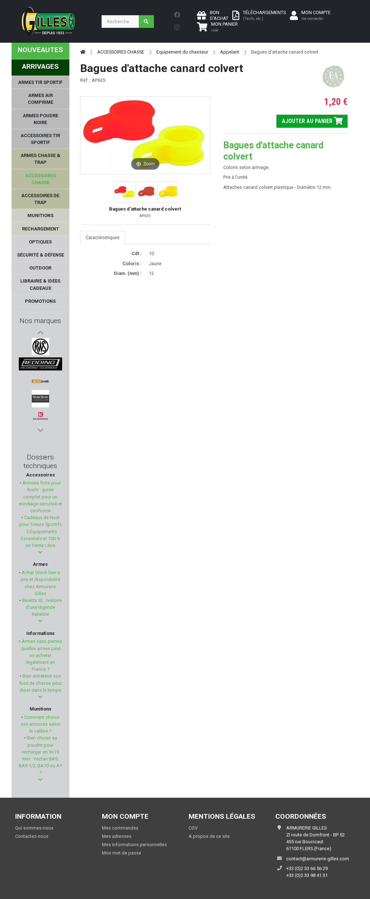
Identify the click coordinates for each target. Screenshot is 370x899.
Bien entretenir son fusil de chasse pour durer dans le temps (40, 682)
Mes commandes (120, 828)
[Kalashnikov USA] (40, 416)
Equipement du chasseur (182, 52)
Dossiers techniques (40, 461)
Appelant (229, 52)
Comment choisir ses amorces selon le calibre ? (40, 724)
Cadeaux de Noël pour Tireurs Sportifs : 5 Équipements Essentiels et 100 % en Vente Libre (40, 531)
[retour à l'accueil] (82, 52)
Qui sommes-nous (34, 828)
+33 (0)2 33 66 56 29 (307, 868)
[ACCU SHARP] (40, 381)
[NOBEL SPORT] (40, 398)
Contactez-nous (31, 836)
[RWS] (40, 346)
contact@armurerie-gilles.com (317, 858)
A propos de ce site (209, 836)
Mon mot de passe (121, 853)
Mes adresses (117, 836)
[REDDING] (40, 364)
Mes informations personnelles (134, 844)
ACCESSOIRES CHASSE (120, 52)
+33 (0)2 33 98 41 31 (307, 875)
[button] (40, 552)
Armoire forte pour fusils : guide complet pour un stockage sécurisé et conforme (40, 496)
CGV (193, 828)
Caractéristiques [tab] (103, 237)
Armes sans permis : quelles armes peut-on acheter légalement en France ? (40, 655)
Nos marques (40, 321)
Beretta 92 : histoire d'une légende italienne (41, 607)
